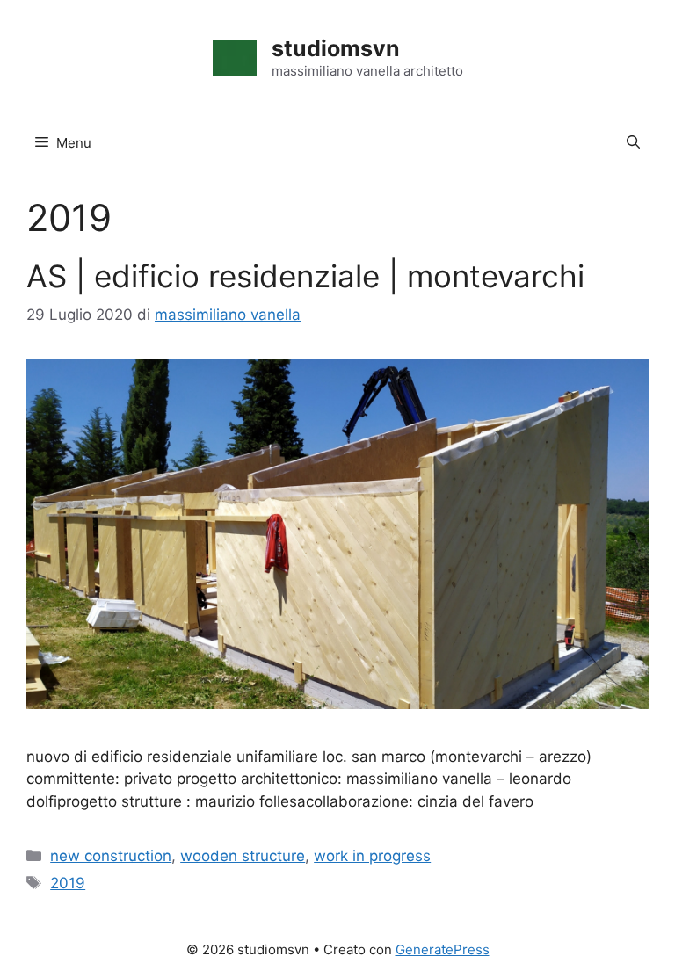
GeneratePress (443, 949)
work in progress (372, 856)
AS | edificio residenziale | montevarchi (305, 275)
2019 (67, 883)
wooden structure (242, 856)
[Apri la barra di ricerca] (633, 143)
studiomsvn (336, 48)
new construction (110, 856)
